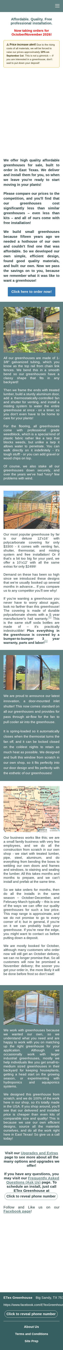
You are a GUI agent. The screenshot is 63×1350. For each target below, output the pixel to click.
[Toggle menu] (57, 6)
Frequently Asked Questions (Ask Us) (32, 1180)
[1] (49, 617)
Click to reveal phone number (31, 1196)
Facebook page (17, 1211)
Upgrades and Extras (39, 1153)
